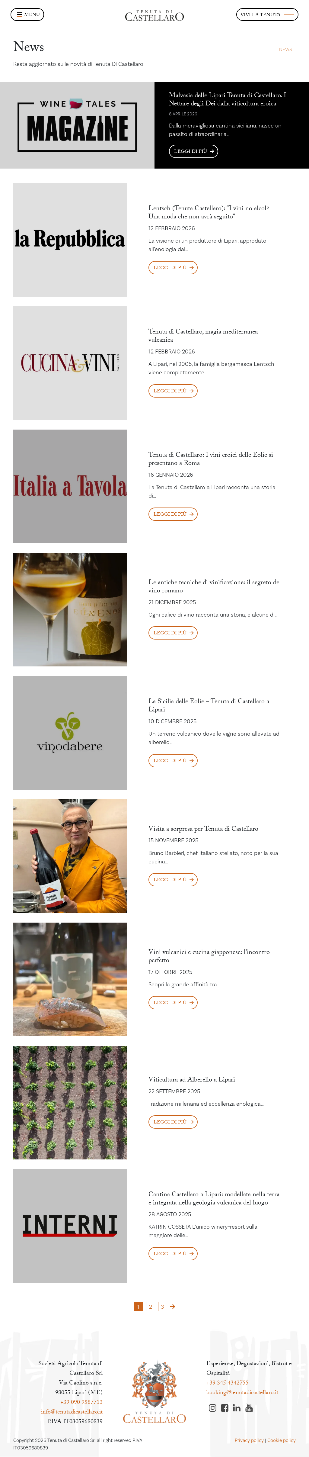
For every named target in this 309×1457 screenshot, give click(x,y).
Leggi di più (190, 152)
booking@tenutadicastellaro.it (242, 1393)
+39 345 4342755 (227, 1383)
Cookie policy (281, 1440)
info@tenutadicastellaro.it (72, 1412)
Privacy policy (249, 1440)
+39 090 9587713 (81, 1403)
